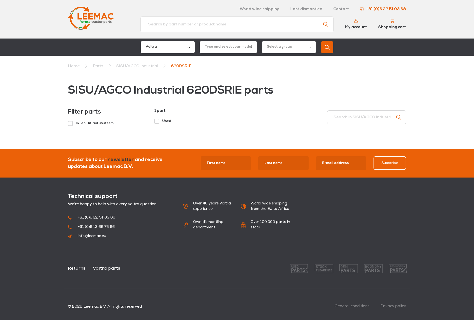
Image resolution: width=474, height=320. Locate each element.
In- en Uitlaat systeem (95, 123)
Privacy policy (393, 306)
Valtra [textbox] (151, 47)
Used (166, 121)
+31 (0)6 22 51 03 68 (386, 9)
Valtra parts (106, 268)
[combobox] (168, 47)
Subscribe (389, 163)
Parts (98, 66)
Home (74, 66)
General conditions (352, 306)
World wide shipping (259, 9)
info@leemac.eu (92, 236)
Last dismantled (306, 9)
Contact (341, 9)
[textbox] (228, 47)
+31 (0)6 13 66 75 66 (96, 227)
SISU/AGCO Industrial (137, 66)
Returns (76, 268)
